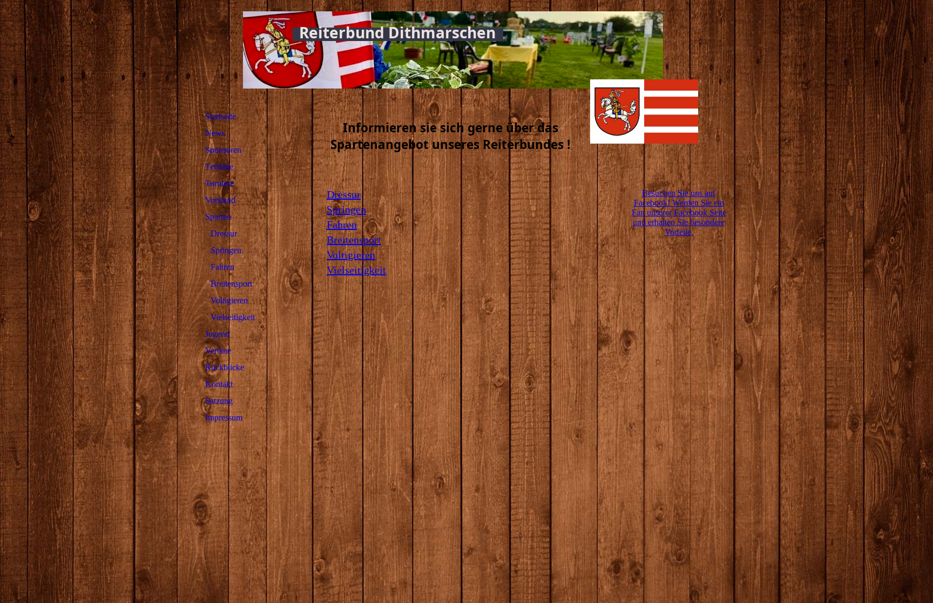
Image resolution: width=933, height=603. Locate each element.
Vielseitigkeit (233, 317)
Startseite (220, 116)
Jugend (217, 333)
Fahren (222, 267)
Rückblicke (224, 367)
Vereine (218, 350)
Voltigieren (229, 300)
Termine (219, 166)
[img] (644, 89)
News (215, 133)
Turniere (219, 183)
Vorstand (220, 200)
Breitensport (231, 283)
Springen (226, 250)
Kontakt (219, 384)
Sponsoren (223, 149)
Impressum (223, 417)
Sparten (218, 216)
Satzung (219, 400)
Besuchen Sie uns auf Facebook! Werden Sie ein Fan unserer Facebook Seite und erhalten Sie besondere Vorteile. (679, 212)
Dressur (224, 233)
